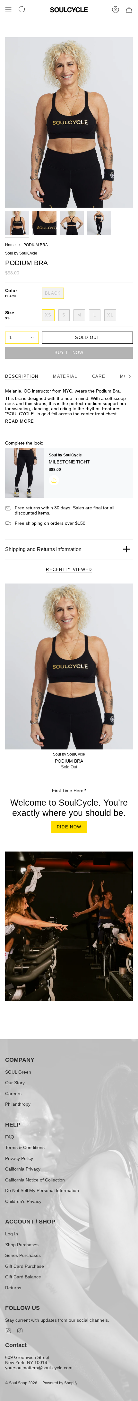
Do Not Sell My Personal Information (42, 1190)
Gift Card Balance (23, 1276)
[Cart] (129, 10)
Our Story (15, 1082)
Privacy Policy (19, 1158)
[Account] (115, 10)
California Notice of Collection (35, 1179)
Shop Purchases (22, 1244)
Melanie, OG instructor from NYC (38, 390)
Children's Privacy (23, 1201)
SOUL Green (18, 1072)
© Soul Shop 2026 (21, 1383)
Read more (19, 421)
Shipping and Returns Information (43, 549)
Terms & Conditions (25, 1147)
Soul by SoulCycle (21, 253)
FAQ (9, 1136)
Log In (11, 1233)
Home (10, 245)
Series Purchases (23, 1255)
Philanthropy (17, 1104)
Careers (13, 1093)
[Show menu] (8, 10)
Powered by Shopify (59, 1383)
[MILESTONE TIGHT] (24, 473)
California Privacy (22, 1169)
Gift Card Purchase (24, 1266)
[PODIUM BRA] (69, 666)
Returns (13, 1287)
